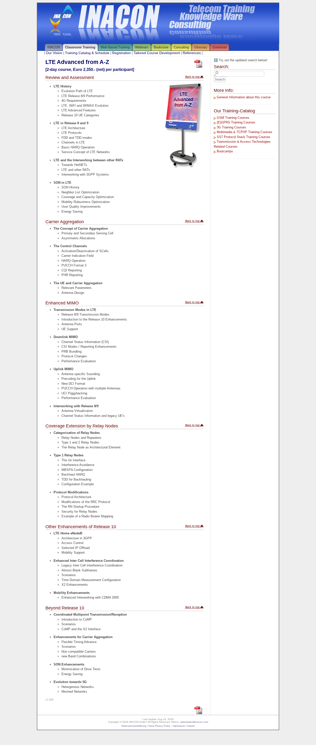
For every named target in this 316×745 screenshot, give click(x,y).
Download (219, 47)
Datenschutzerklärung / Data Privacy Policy (145, 726)
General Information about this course (244, 97)
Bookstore (161, 47)
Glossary (200, 47)
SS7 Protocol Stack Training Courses (243, 137)
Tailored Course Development (157, 53)
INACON (53, 47)
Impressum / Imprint (184, 726)
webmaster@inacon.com (194, 722)
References (192, 53)
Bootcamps (225, 151)
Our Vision (54, 53)
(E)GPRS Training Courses (236, 122)
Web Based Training (115, 47)
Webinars (141, 47)
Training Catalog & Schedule (87, 53)
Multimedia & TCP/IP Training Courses (244, 132)
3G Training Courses (231, 127)
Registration (121, 53)
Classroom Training (80, 47)
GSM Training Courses (233, 118)
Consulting (181, 47)
